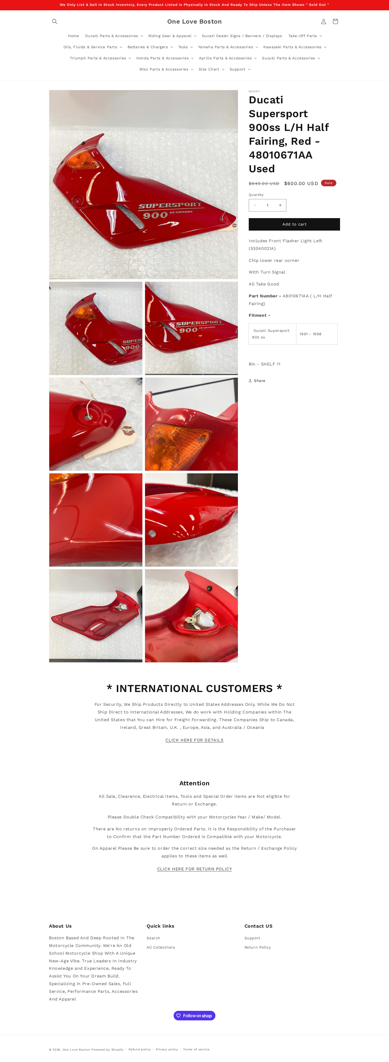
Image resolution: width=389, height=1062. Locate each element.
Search (153, 938)
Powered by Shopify (108, 1049)
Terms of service (196, 1049)
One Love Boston (77, 1049)
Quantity (256, 195)
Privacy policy (167, 1049)
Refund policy (140, 1049)
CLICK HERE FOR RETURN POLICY (194, 868)
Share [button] (259, 380)
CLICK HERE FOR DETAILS (194, 740)
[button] (55, 21)
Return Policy (258, 947)
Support (252, 938)
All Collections (161, 947)
